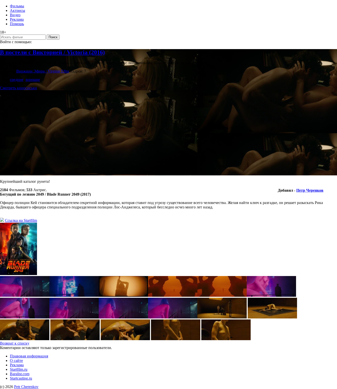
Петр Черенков (309, 190)
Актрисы (17, 10)
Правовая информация (29, 356)
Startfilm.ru (18, 369)
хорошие (32, 79)
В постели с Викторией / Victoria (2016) (52, 52)
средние (16, 79)
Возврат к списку (14, 343)
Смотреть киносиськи (18, 88)
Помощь (17, 24)
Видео (15, 15)
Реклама (17, 19)
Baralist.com (19, 374)
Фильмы (17, 6)
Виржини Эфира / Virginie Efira (42, 71)
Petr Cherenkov (26, 387)
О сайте (16, 360)
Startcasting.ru (21, 378)
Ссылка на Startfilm (21, 220)
